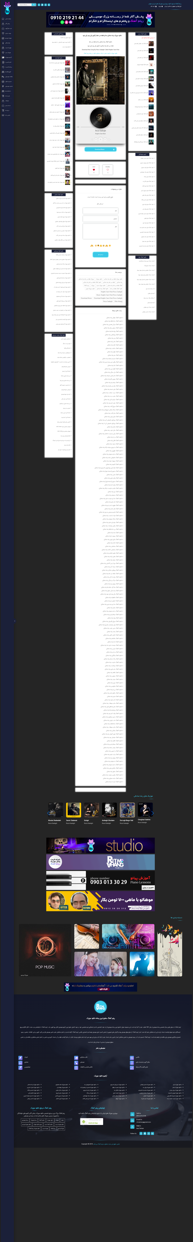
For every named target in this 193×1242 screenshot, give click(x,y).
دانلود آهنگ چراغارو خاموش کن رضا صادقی (110, 420)
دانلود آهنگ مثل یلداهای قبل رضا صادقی (111, 706)
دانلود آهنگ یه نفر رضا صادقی (114, 652)
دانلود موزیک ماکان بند (119, 1090)
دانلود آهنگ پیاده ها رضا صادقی (114, 331)
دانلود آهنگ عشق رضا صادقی (114, 771)
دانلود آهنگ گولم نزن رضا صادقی (113, 369)
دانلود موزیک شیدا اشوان (60, 168)
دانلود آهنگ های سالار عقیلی (148, 195)
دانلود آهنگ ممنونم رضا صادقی (113, 495)
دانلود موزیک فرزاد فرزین (33, 1087)
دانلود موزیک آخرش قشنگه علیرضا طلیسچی (56, 161)
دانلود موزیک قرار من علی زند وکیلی (63, 198)
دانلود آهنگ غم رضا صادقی (115, 355)
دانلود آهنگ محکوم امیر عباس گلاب (141, 121)
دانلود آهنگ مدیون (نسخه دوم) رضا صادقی (110, 471)
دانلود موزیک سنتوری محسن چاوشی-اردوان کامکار (60, 259)
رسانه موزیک (34, 1120)
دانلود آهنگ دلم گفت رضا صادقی (113, 413)
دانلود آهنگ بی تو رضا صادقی (114, 689)
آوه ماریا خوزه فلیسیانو (65, 394)
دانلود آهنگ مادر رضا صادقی (114, 341)
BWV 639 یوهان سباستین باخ (64, 431)
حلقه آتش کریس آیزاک (65, 413)
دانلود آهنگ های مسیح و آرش (147, 191)
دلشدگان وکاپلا (67, 348)
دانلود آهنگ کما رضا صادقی (115, 365)
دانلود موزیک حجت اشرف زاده (174, 1099)
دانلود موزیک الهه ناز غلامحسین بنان (63, 319)
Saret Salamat (71, 820)
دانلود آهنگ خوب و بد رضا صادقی (113, 396)
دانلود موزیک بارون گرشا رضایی (64, 217)
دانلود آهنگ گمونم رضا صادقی (114, 464)
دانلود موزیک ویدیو (26, 1124)
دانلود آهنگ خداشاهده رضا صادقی (113, 723)
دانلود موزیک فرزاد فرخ (119, 1093)
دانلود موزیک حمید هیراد (147, 1099)
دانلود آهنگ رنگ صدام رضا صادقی (113, 659)
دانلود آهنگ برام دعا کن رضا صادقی (112, 577)
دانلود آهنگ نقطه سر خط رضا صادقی (92, 282)
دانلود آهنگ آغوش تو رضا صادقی (113, 601)
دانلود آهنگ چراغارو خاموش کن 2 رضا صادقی (110, 423)
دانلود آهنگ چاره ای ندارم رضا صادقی (112, 522)
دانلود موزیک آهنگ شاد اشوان (59, 84)
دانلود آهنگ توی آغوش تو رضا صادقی (112, 734)
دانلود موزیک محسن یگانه (33, 1090)
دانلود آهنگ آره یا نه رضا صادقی (113, 781)
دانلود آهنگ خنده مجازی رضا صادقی (112, 778)
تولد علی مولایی (151, 293)
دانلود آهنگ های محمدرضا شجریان (146, 246)
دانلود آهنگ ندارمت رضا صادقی (113, 662)
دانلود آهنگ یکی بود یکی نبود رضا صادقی (111, 594)
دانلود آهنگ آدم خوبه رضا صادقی (113, 700)
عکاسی (137, 1057)
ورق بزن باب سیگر (66, 344)
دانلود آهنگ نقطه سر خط (116, 289)
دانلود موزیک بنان (177, 1085)
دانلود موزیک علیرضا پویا (62, 1093)
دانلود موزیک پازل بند (148, 1087)
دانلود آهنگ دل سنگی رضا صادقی (113, 372)
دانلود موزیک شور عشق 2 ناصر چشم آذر (62, 287)
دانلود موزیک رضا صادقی (34, 1085)
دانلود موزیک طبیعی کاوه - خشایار (58, 105)
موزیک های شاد (80, 975)
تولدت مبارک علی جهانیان (149, 307)
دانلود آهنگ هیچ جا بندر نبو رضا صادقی (111, 505)
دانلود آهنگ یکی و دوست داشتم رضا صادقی (110, 433)
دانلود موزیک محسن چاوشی (146, 1085)
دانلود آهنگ (108, 42)
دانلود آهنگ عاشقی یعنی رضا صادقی (112, 768)
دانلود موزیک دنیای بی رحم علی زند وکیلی (61, 231)
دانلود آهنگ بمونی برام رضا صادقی (113, 328)
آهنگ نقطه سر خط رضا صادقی (114, 285)
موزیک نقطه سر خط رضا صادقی (86, 279)
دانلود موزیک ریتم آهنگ (34, 1128)
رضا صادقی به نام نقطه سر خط (97, 42)
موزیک (92, 285)
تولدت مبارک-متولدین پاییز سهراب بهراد (146, 275)
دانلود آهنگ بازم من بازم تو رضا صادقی (112, 386)
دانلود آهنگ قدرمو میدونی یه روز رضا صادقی (110, 512)
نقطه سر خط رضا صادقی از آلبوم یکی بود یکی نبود (101, 46)
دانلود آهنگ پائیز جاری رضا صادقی (113, 478)
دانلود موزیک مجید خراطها (118, 1087)
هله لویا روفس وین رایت (65, 436)
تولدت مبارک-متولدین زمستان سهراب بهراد (145, 270)
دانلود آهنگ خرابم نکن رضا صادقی (113, 399)
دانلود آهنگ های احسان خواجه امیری (146, 214)
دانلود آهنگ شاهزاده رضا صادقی (113, 597)
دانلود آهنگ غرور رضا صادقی (114, 682)
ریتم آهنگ (86, 285)
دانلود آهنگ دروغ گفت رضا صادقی (113, 406)
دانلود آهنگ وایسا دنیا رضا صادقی (113, 485)
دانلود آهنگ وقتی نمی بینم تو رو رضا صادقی (110, 362)
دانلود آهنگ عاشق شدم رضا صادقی (113, 693)
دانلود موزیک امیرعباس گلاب (89, 1099)
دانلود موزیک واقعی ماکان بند (59, 70)
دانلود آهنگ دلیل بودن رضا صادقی (113, 416)
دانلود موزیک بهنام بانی (62, 1087)
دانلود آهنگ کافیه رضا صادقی (114, 740)
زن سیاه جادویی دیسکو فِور (65, 404)
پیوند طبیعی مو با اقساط (65, 38)
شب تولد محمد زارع (150, 289)
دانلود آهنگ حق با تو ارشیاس (142, 114)
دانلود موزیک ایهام (120, 1099)
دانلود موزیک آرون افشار (62, 1099)
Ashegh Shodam (108, 820)
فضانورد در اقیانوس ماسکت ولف (63, 357)
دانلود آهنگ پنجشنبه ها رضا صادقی (113, 710)
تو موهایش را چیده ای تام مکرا (64, 353)
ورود (159, 6)
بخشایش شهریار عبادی (65, 339)
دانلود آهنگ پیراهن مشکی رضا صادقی (112, 570)
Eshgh (86, 820)
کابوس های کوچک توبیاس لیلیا (63, 422)
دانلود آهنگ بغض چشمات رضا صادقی (112, 526)
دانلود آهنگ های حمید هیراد (148, 241)
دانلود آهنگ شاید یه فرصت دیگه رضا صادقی (110, 488)
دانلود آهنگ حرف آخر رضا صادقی (113, 566)
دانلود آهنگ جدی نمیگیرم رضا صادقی (112, 717)
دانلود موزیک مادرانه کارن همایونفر (63, 296)
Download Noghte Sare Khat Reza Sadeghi (108, 298)
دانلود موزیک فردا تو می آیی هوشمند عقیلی (61, 269)
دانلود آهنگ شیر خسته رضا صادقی (113, 389)
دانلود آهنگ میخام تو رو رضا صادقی (112, 614)
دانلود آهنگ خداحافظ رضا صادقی (113, 321)
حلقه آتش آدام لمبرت (65, 417)
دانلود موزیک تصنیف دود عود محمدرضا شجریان (60, 273)
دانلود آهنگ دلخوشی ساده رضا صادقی (112, 457)
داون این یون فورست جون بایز (64, 450)
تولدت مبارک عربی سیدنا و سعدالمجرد (146, 261)
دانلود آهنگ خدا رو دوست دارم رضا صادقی (111, 498)
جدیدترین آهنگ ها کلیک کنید (148, 38)
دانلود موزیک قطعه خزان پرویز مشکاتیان (62, 306)
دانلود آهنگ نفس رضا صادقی (114, 474)
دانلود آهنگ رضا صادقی (102, 289)
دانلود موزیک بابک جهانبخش (89, 1096)
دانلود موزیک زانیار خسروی (89, 1090)
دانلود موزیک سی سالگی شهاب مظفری (62, 240)
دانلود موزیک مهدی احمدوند (175, 1093)
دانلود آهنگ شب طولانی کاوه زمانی (141, 44)
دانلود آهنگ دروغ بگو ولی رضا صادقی (112, 621)
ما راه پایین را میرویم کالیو (65, 385)
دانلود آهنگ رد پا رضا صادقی (114, 437)
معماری (26, 1062)
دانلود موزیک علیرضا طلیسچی (174, 1096)
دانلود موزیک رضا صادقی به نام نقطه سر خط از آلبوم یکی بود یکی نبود (102, 35)
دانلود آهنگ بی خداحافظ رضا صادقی (112, 529)
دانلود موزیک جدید (100, 285)
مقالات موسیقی (81, 947)
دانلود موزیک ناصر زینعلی (33, 1099)
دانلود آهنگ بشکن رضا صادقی (114, 730)
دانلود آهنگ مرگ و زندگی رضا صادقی (112, 580)
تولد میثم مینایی (150, 303)
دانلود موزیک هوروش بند (90, 1085)
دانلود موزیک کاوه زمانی (34, 1093)
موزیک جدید (45, 1128)
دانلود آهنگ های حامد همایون (147, 237)
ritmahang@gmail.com (143, 1122)
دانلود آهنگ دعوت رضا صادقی (114, 444)
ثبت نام (153, 6)
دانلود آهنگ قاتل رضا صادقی (114, 440)
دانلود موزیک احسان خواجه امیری (32, 1096)
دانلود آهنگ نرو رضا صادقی (115, 491)
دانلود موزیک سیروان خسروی (117, 1085)
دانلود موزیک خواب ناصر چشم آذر (63, 292)
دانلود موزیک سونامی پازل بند (59, 126)
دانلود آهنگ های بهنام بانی (148, 209)
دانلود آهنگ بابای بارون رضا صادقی (113, 539)
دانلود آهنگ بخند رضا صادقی (114, 631)
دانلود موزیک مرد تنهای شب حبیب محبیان (61, 310)
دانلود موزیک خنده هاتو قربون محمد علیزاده (56, 154)
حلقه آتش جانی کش (65, 399)
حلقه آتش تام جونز (66, 371)
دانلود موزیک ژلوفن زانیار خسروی (58, 98)
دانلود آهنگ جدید (49, 1124)
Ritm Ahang (118, 301)
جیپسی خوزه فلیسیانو (66, 367)
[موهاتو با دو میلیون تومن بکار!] (100, 901)
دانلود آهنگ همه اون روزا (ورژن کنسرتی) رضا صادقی (108, 467)
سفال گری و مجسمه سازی (143, 1062)
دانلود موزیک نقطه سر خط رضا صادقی (113, 279)
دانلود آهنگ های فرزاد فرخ (148, 223)
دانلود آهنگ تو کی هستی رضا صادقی (112, 324)
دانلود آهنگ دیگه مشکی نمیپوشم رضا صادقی (110, 409)
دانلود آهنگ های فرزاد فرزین (148, 204)
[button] (152, 813)
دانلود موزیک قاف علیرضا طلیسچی (63, 208)
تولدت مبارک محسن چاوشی (148, 312)
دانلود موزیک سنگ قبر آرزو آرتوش (63, 264)
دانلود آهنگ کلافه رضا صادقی (114, 672)
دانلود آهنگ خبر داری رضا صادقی (113, 669)
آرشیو (133, 975)
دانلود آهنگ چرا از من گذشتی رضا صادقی (111, 563)
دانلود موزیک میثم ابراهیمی (146, 1093)
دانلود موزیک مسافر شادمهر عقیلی (63, 278)
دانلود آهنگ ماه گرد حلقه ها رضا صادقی (111, 587)
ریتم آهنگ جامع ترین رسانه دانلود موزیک (100, 1018)
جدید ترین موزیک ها (109, 947)
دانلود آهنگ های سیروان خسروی (147, 163)
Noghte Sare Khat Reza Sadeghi (111, 292)
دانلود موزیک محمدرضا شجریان (145, 1090)
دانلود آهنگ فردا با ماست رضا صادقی (112, 515)
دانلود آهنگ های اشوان (149, 218)
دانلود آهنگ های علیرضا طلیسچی (147, 232)
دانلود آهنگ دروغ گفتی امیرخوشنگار (141, 142)
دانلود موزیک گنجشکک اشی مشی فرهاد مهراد (61, 315)
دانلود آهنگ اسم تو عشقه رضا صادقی (112, 358)
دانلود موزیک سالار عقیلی (62, 1090)
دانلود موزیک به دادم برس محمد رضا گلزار (61, 203)
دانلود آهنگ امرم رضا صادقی (114, 696)
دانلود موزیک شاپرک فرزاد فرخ (59, 147)
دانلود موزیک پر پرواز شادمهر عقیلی (63, 301)
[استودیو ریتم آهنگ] (100, 987)
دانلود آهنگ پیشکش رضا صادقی (113, 334)
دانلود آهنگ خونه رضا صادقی (114, 560)
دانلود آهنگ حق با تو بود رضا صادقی (112, 403)
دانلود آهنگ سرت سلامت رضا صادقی (112, 392)
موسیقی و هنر (100, 1048)
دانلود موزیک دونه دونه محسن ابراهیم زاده (56, 182)
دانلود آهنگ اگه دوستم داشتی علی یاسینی (140, 128)
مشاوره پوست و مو (66, 47)
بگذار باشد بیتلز (67, 445)
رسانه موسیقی (25, 1120)
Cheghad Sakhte (144, 820)
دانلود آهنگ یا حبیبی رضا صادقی (113, 751)
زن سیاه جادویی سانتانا (65, 376)
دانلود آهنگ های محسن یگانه (147, 200)
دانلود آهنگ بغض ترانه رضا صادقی (113, 556)
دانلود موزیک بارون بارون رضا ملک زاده (57, 63)
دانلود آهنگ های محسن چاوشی (147, 158)
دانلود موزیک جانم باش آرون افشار (58, 175)
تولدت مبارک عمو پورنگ (149, 266)
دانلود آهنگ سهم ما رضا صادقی (113, 536)
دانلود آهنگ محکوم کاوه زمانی (142, 135)
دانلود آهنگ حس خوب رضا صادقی (113, 628)
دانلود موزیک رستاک (91, 1093)
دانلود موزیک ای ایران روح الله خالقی (63, 283)
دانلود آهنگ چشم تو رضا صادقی (113, 382)
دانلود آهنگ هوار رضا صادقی (114, 351)
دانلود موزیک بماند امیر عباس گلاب (63, 235)
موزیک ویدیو (24, 975)
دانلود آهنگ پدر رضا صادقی (115, 338)
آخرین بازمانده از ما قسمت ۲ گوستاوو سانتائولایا (60, 362)
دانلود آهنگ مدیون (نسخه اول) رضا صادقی (110, 481)
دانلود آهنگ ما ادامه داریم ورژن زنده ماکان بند (139, 93)
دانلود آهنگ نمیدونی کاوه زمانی (142, 86)
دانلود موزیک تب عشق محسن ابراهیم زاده (56, 119)
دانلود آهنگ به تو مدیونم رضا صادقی (112, 454)
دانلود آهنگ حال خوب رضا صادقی (113, 430)
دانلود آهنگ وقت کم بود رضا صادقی (112, 713)
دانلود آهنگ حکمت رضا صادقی (114, 348)
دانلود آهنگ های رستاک (149, 177)
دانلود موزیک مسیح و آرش (61, 1096)
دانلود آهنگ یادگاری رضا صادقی (114, 655)
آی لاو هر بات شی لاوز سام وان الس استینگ (61, 440)
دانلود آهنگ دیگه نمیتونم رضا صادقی (112, 519)
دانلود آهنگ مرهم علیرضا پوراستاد (142, 107)
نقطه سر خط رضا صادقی (109, 282)
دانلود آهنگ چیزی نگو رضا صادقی (113, 379)
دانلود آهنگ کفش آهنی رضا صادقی (112, 635)
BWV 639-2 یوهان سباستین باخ (63, 427)
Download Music (100, 149)
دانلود (62, 1120)
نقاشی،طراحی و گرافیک (86, 1067)
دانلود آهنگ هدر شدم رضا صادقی (113, 508)
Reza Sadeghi (107, 301)
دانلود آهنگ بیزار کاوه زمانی (143, 51)
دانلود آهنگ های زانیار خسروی (147, 168)
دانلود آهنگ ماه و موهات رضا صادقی (112, 703)
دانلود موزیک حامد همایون (62, 1085)
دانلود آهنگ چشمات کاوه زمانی (142, 79)
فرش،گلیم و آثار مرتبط (142, 1067)
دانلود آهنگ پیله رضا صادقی (114, 618)
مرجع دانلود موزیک (38, 1124)
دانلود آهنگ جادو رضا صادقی (114, 607)
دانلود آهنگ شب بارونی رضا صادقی (113, 720)
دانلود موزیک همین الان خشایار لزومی (57, 133)
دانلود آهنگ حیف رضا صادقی (114, 679)
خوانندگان (162, 975)
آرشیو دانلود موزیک (100, 1076)
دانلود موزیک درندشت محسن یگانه (63, 255)
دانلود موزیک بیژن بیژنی (176, 1090)
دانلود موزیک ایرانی (90, 289)
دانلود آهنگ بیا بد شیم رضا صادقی (113, 754)
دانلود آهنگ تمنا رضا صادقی (114, 532)
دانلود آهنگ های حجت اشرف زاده (147, 228)
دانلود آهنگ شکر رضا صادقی (114, 427)
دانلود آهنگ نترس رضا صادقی (114, 648)
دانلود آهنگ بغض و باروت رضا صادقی (112, 775)
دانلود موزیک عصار (177, 1087)
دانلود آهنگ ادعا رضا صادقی (114, 642)
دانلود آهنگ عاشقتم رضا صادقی (113, 638)
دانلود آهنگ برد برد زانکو (143, 100)
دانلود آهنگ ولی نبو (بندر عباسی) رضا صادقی (110, 624)
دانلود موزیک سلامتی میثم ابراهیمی (58, 77)
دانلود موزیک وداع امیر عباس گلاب (63, 226)
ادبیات (26, 1057)
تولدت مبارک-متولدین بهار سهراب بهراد (146, 284)
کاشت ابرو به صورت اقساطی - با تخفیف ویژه (61, 42)
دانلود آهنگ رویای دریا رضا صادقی (113, 584)
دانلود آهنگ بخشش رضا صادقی (113, 546)
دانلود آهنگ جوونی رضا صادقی (114, 676)
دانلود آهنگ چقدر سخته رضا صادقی (112, 747)
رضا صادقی (119, 282)
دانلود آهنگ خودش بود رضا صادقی (112, 737)
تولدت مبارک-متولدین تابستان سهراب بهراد (145, 280)
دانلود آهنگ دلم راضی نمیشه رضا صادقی (111, 375)
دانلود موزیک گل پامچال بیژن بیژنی (63, 324)
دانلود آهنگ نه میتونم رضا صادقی (113, 761)
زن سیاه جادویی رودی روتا (65, 380)
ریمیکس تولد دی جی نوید (149, 298)
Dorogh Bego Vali (126, 820)
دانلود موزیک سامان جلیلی (118, 1096)
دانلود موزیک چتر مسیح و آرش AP (57, 91)
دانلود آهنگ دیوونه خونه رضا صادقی (112, 461)
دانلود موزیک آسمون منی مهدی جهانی (57, 112)
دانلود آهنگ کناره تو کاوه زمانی (142, 72)
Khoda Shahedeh (54, 820)
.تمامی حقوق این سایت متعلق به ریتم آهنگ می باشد (106, 1144)
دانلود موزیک (99, 279)
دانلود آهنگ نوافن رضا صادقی (114, 317)
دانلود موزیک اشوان (148, 1096)
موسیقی (82, 1062)
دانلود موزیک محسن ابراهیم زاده (88, 1087)
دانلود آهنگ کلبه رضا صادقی (114, 345)
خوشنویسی (27, 1067)
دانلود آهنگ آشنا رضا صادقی (114, 543)
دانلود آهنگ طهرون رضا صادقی (114, 450)
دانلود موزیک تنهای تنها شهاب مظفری (62, 221)
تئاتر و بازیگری (83, 1057)
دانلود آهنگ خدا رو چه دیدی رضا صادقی (111, 604)
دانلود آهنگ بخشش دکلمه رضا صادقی (112, 549)
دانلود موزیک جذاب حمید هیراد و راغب (57, 140)
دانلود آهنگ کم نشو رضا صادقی (113, 502)
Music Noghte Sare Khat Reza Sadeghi (109, 295)
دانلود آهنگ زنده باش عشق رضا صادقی (111, 590)
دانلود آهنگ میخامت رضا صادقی (113, 665)
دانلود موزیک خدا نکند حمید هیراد (63, 212)
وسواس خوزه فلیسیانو (66, 390)
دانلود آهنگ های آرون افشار (148, 186)
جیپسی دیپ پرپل (66, 408)
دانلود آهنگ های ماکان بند (148, 181)
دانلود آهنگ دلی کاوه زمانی (143, 58)
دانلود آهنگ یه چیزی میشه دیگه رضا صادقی (110, 447)
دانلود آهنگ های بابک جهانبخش (147, 172)
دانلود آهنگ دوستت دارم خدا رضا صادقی (111, 645)
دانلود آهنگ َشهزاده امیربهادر (143, 65)
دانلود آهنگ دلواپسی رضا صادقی (113, 686)
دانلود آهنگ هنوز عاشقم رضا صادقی (112, 553)
